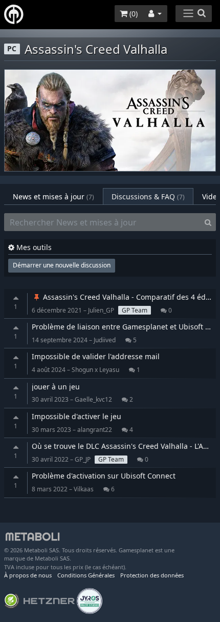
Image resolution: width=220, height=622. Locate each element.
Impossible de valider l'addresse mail (96, 356)
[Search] (208, 222)
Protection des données (152, 575)
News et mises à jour (53, 196)
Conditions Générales (86, 575)
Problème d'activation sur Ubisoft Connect (103, 476)
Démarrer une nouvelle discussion (62, 265)
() (132, 13)
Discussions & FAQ (148, 196)
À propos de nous (28, 575)
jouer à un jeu (56, 386)
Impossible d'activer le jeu (76, 416)
